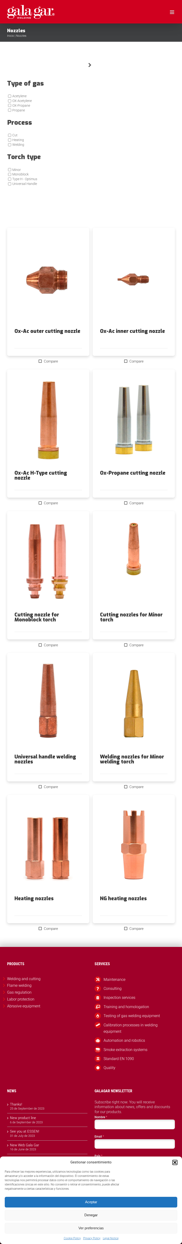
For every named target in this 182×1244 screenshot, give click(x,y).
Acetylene (19, 96)
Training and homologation (126, 1007)
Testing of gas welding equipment (132, 1016)
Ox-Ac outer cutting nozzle (47, 331)
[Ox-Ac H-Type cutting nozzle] (48, 420)
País (98, 1156)
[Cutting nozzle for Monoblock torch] (48, 562)
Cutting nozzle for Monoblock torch (36, 617)
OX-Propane (21, 105)
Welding (18, 145)
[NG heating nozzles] (133, 845)
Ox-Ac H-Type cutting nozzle (40, 475)
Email (99, 1136)
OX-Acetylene (22, 101)
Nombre (101, 1117)
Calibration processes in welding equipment (131, 1028)
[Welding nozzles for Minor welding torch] (133, 703)
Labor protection (20, 999)
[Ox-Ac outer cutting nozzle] (48, 278)
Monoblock (20, 174)
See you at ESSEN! (24, 1131)
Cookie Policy (72, 1238)
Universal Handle (24, 184)
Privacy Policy (91, 1238)
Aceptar (91, 1202)
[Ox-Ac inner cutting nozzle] (133, 278)
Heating (18, 140)
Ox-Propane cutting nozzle (132, 473)
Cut (15, 135)
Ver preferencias (91, 1228)
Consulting (113, 988)
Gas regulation (19, 992)
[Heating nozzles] (48, 845)
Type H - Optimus (24, 179)
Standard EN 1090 (119, 1058)
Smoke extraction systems (125, 1049)
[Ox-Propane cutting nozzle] (133, 420)
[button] (175, 1162)
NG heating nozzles (123, 898)
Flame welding (19, 985)
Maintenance (114, 979)
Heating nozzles (34, 898)
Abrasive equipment (23, 1006)
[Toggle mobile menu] (172, 12)
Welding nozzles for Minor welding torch (132, 759)
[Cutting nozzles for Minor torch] (133, 562)
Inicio (10, 35)
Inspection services (119, 997)
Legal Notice (110, 1238)
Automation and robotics (124, 1040)
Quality (109, 1067)
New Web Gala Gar (24, 1145)
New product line (23, 1118)
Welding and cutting (24, 979)
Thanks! (16, 1104)
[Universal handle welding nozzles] (48, 703)
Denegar (91, 1215)
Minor (16, 170)
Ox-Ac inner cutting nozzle (132, 331)
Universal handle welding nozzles (45, 759)
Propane (18, 110)
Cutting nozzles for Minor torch (131, 617)
